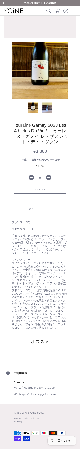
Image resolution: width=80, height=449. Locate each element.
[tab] (31, 209)
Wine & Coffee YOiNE (25, 413)
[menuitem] (48, 10)
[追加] (48, 177)
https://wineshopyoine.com (37, 394)
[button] (3, 3)
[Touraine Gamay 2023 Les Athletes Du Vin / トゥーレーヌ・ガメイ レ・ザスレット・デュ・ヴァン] (33, 107)
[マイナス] (31, 177)
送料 (34, 159)
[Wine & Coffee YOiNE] (13, 10)
